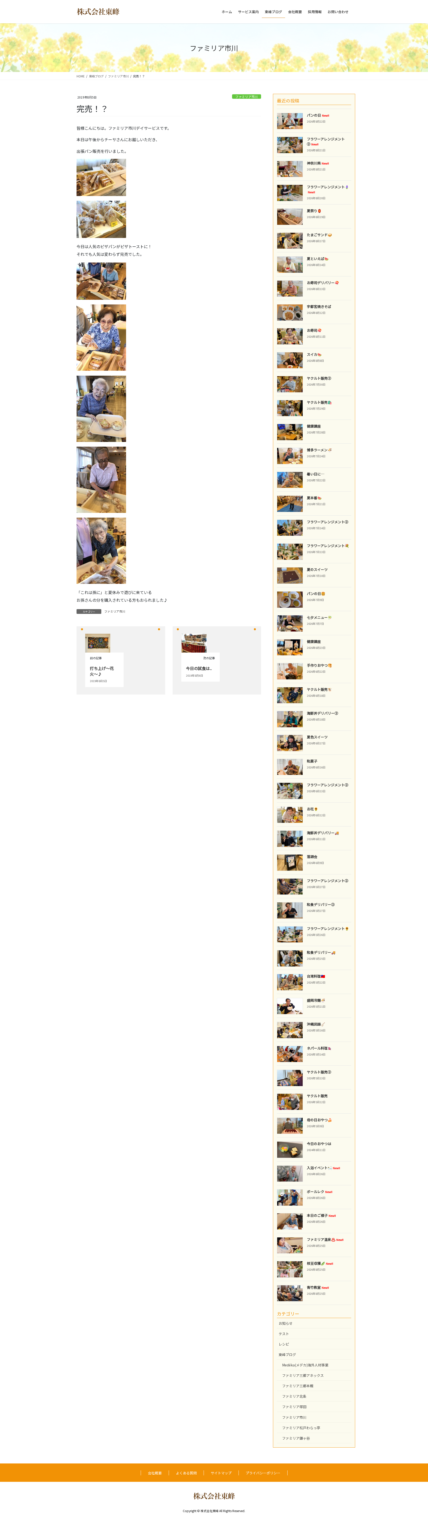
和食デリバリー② (321, 904)
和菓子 (312, 761)
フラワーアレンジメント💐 (328, 545)
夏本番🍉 (314, 497)
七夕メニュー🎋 (319, 617)
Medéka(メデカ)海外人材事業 (305, 1364)
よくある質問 (186, 1472)
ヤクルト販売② (319, 378)
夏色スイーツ (317, 736)
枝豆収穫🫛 (320, 1263)
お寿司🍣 (314, 330)
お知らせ (286, 1323)
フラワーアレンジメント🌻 (328, 928)
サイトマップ (221, 1472)
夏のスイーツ (317, 569)
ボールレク (319, 1191)
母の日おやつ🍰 (319, 1119)
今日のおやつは (319, 1143)
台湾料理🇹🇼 (316, 976)
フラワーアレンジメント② (326, 141)
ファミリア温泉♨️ (325, 1239)
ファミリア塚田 (294, 1406)
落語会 (312, 856)
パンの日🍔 (316, 593)
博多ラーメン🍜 (319, 449)
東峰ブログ (287, 1354)
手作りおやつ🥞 (319, 665)
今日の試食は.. (199, 668)
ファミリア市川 (246, 96)
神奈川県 (318, 163)
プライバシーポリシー (263, 1472)
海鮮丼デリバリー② (322, 713)
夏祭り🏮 (314, 210)
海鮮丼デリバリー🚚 (323, 832)
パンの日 (318, 115)
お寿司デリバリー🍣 (323, 282)
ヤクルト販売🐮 (319, 689)
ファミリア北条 (294, 1396)
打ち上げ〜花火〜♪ (102, 671)
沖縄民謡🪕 (316, 1024)
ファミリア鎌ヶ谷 (296, 1438)
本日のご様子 (321, 1215)
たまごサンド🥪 (319, 234)
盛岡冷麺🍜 (316, 1000)
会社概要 (155, 1472)
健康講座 (314, 426)
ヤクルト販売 (317, 1095)
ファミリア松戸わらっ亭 (301, 1427)
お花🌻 (312, 808)
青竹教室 (318, 1287)
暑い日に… (315, 473)
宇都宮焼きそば (319, 306)
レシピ (284, 1344)
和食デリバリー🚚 (321, 952)
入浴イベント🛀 (323, 1167)
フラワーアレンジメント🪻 (328, 189)
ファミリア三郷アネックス (303, 1375)
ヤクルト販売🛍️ (319, 402)
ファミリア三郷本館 (297, 1385)
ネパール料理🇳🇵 (319, 1048)
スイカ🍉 (314, 354)
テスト (284, 1333)
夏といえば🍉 (317, 258)
